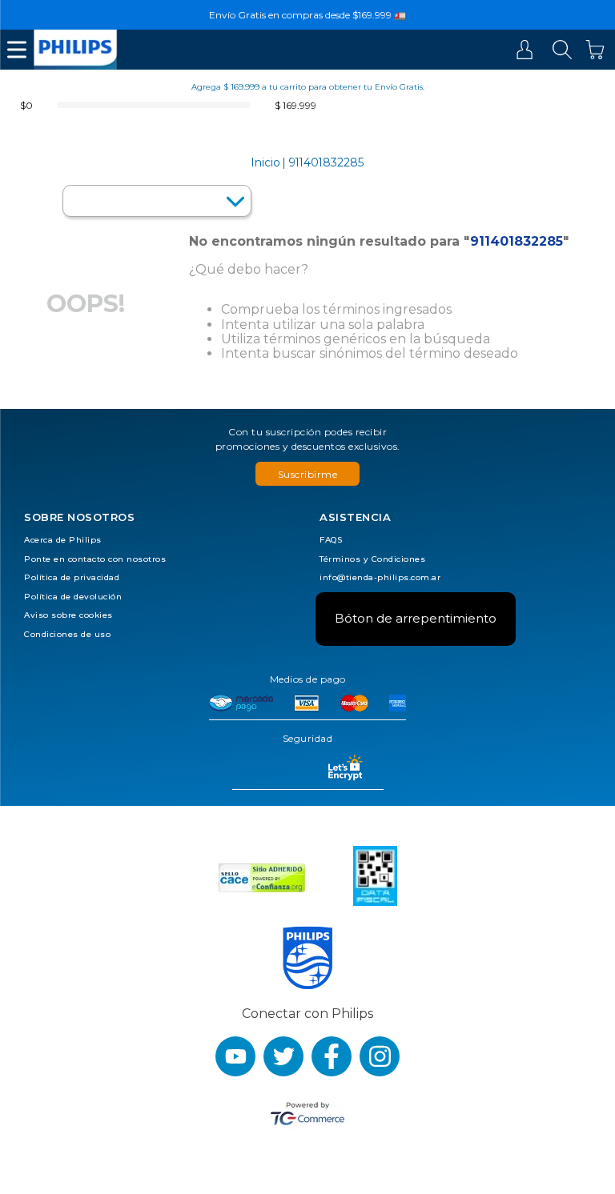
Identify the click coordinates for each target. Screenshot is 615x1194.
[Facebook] (331, 1056)
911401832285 (326, 163)
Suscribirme (308, 474)
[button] (307, 474)
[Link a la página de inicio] (265, 163)
